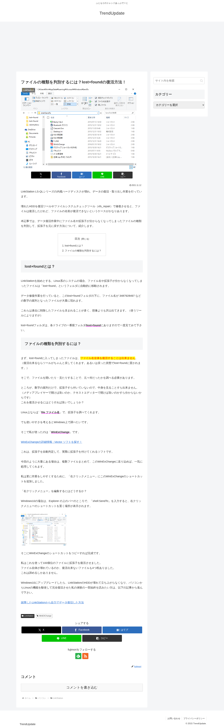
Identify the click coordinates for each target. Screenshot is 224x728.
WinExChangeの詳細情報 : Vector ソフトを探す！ (51, 441)
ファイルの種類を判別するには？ (83, 250)
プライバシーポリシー (194, 718)
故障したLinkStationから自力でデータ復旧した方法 (52, 602)
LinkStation (29, 616)
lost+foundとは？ (74, 245)
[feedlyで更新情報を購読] (78, 656)
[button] (123, 175)
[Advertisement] (112, 46)
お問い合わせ (173, 718)
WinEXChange (45, 616)
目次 (77, 238)
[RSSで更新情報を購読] (85, 656)
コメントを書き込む (82, 687)
